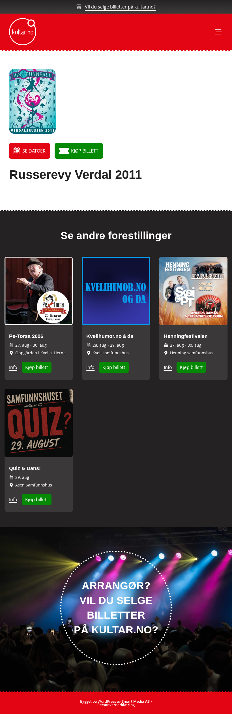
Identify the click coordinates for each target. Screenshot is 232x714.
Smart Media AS (136, 701)
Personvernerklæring (116, 704)
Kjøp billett (36, 367)
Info (13, 367)
